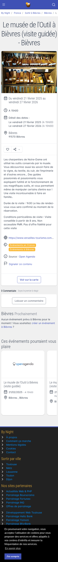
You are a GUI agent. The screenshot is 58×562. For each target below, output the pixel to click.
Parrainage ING (15, 502)
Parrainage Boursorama (20, 495)
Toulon (10, 475)
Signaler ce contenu (20, 264)
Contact (11, 452)
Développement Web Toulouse (24, 512)
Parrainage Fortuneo (18, 498)
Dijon (9, 479)
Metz (9, 468)
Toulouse (11, 464)
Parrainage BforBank (18, 523)
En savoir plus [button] (13, 548)
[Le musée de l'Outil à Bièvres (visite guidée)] (29, 72)
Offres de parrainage (18, 506)
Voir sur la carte (29, 279)
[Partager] (16, 149)
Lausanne (11, 471)
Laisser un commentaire (29, 300)
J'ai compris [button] (12, 556)
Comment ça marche (18, 441)
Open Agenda (27, 256)
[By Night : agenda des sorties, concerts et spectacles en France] (28, 5)
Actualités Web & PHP (19, 491)
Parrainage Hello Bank (19, 516)
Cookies (11, 448)
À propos (11, 437)
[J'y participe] (7, 149)
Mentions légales (16, 444)
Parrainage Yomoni (17, 520)
